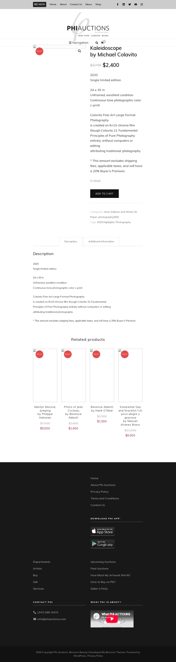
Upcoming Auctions (103, 561)
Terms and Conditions (105, 498)
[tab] (70, 241)
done (107, 211)
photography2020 (108, 217)
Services (38, 588)
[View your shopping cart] (102, 43)
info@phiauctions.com (51, 619)
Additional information (101, 241)
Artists (37, 568)
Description (70, 241)
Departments (41, 561)
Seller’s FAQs (99, 588)
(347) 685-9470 (47, 612)
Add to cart (104, 193)
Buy (35, 575)
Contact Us (76, 4)
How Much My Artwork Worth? (110, 575)
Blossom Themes (115, 652)
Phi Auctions (61, 652)
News (89, 4)
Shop (98, 4)
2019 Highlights (105, 222)
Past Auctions (99, 568)
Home (53, 4)
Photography (123, 222)
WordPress (79, 655)
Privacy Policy (100, 491)
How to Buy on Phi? (103, 582)
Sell (35, 582)
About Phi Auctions (103, 485)
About (63, 4)
